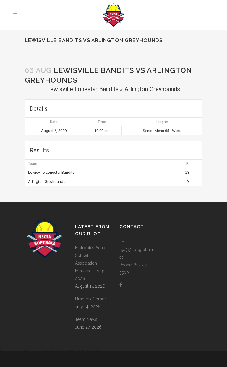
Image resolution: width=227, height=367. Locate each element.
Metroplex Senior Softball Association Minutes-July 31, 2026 (91, 263)
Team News (86, 319)
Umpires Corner (90, 299)
